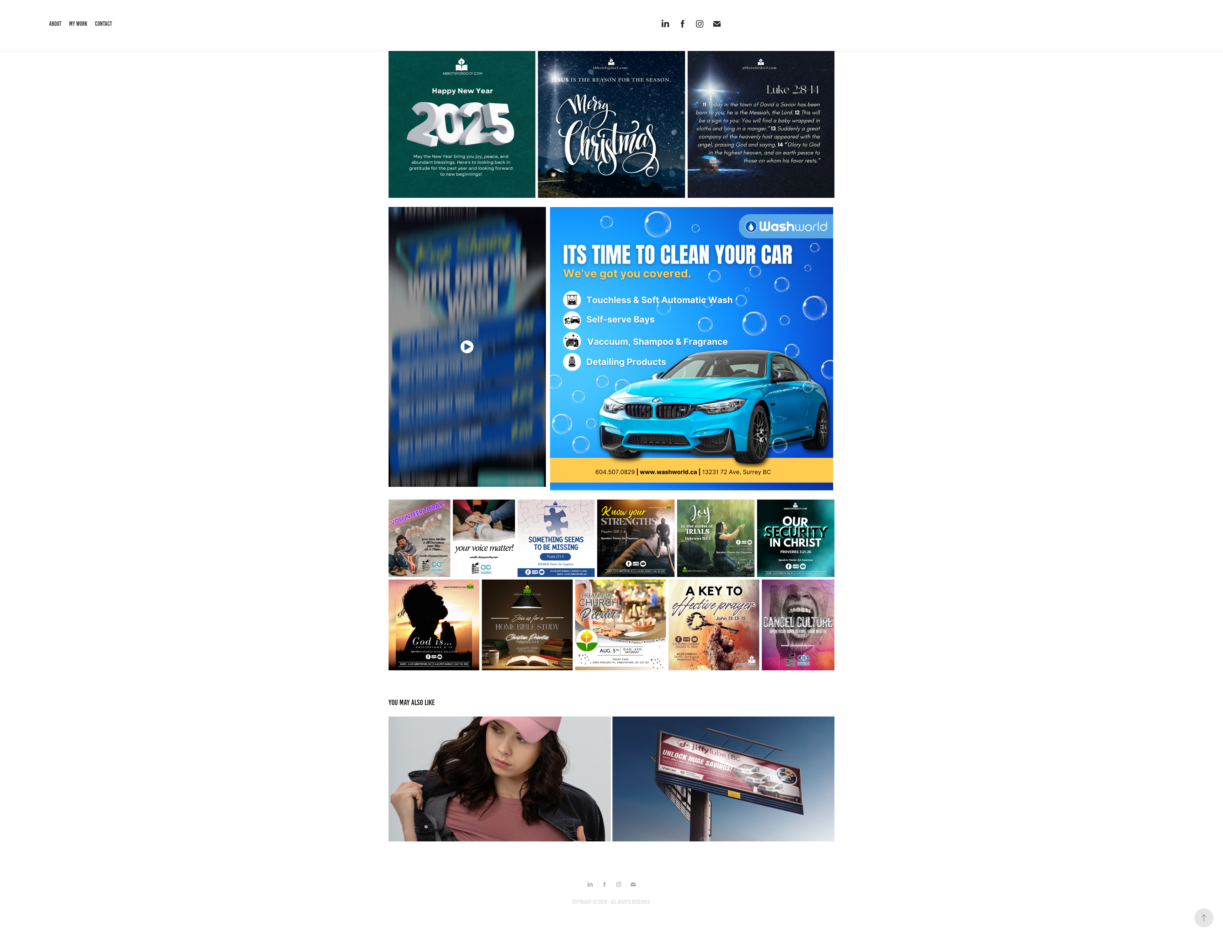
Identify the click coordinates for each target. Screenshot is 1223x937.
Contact (103, 23)
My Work (78, 23)
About (55, 23)
